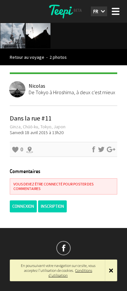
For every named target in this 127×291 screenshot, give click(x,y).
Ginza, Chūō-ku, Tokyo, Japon (37, 127)
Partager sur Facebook (93, 149)
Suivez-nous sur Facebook (63, 248)
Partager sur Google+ (111, 149)
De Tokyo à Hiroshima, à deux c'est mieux (72, 92)
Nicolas (37, 85)
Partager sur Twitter (101, 149)
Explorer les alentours (30, 149)
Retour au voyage (27, 57)
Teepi (63, 11)
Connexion (23, 206)
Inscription (52, 206)
